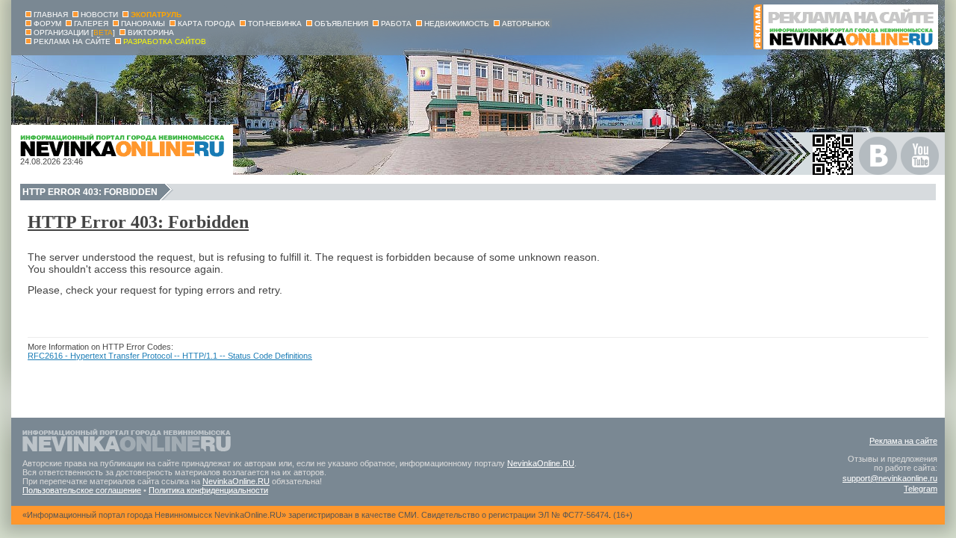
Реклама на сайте (903, 440)
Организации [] (74, 32)
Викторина (151, 32)
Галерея (91, 23)
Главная (51, 14)
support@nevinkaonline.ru (889, 478)
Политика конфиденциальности (208, 490)
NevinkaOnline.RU (540, 463)
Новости (99, 14)
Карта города (206, 23)
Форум (47, 23)
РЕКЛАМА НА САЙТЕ (72, 41)
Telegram (920, 488)
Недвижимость (456, 23)
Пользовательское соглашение (81, 490)
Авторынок (526, 23)
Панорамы (143, 23)
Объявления (341, 23)
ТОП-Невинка (275, 23)
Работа (396, 23)
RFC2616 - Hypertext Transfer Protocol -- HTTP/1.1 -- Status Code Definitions (170, 355)
